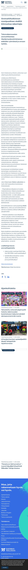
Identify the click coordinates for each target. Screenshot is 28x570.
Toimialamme (5, 503)
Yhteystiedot (5, 506)
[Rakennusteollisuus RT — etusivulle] (6, 2)
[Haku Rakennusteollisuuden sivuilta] (21, 2)
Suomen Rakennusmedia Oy (9, 542)
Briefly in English (6, 512)
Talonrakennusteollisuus (8, 524)
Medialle (3, 508)
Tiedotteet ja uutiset (20, 6)
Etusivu (3, 6)
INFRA (3, 529)
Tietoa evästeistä (6, 517)
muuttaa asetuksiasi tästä (16, 564)
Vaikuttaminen (5, 501)
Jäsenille (3, 510)
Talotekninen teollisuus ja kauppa (11, 533)
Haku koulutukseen (7, 264)
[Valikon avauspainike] (25, 2)
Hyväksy (5, 567)
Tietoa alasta (5, 497)
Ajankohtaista (10, 6)
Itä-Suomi (19, 15)
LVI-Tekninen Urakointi (8, 531)
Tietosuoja (4, 515)
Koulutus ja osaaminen (7, 28)
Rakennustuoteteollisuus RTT (10, 527)
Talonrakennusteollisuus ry (8, 15)
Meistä (3, 499)
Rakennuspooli (5, 544)
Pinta (2, 536)
